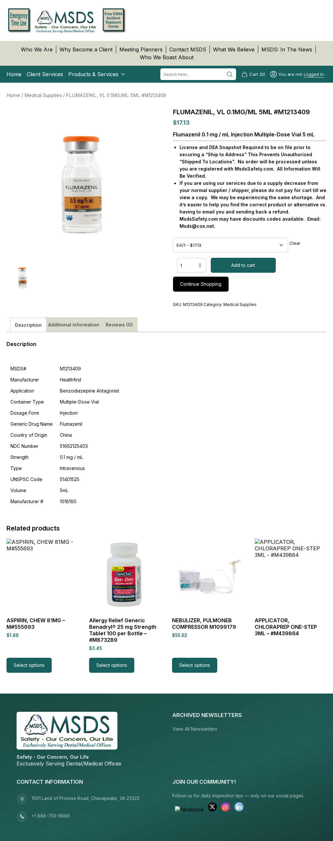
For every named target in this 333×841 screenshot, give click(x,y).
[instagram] (225, 807)
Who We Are (37, 49)
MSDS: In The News (286, 49)
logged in (314, 74)
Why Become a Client (86, 49)
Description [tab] (28, 325)
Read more (274, 665)
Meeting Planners (141, 49)
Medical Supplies (43, 95)
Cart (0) (257, 74)
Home (14, 74)
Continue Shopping (200, 284)
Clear (294, 243)
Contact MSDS (187, 49)
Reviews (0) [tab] (119, 324)
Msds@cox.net (197, 226)
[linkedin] (239, 807)
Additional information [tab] (73, 324)
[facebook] (189, 809)
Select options (29, 665)
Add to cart (243, 265)
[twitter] (212, 807)
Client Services (45, 74)
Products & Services (93, 74)
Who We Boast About (166, 57)
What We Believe (234, 49)
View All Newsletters (194, 729)
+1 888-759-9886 (51, 816)
